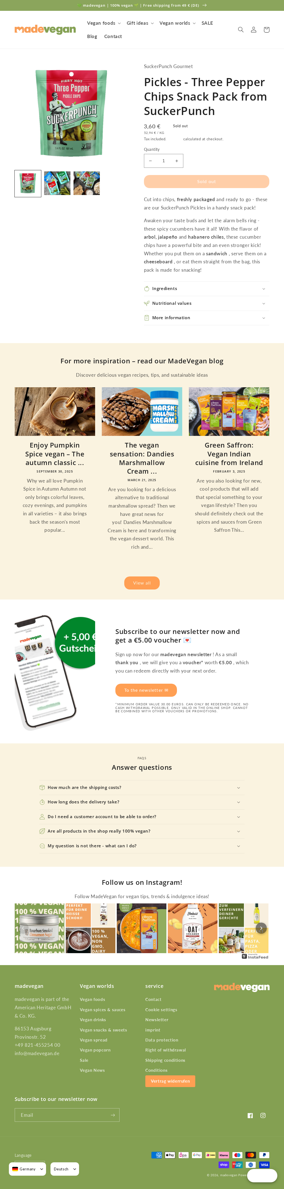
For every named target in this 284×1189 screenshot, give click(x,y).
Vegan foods (92, 999)
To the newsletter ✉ (146, 690)
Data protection (161, 1039)
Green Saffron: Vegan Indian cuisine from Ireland (229, 454)
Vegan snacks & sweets (103, 1029)
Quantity (152, 149)
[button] (103, 23)
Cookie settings (161, 1009)
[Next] (261, 928)
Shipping (175, 139)
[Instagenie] (255, 958)
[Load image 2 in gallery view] (57, 183)
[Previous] (23, 928)
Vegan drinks (93, 1019)
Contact (153, 999)
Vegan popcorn (95, 1049)
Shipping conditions (165, 1060)
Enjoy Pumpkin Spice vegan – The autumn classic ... (54, 454)
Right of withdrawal (165, 1049)
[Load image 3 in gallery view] (86, 183)
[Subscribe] (112, 1115)
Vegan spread (94, 1039)
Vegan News (92, 1070)
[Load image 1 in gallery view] (28, 183)
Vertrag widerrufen (170, 1080)
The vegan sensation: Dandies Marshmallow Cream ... (142, 458)
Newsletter (156, 1019)
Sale (84, 1060)
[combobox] (24, 1169)
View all (142, 582)
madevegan (228, 1175)
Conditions (156, 1070)
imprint (152, 1029)
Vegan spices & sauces (102, 1009)
